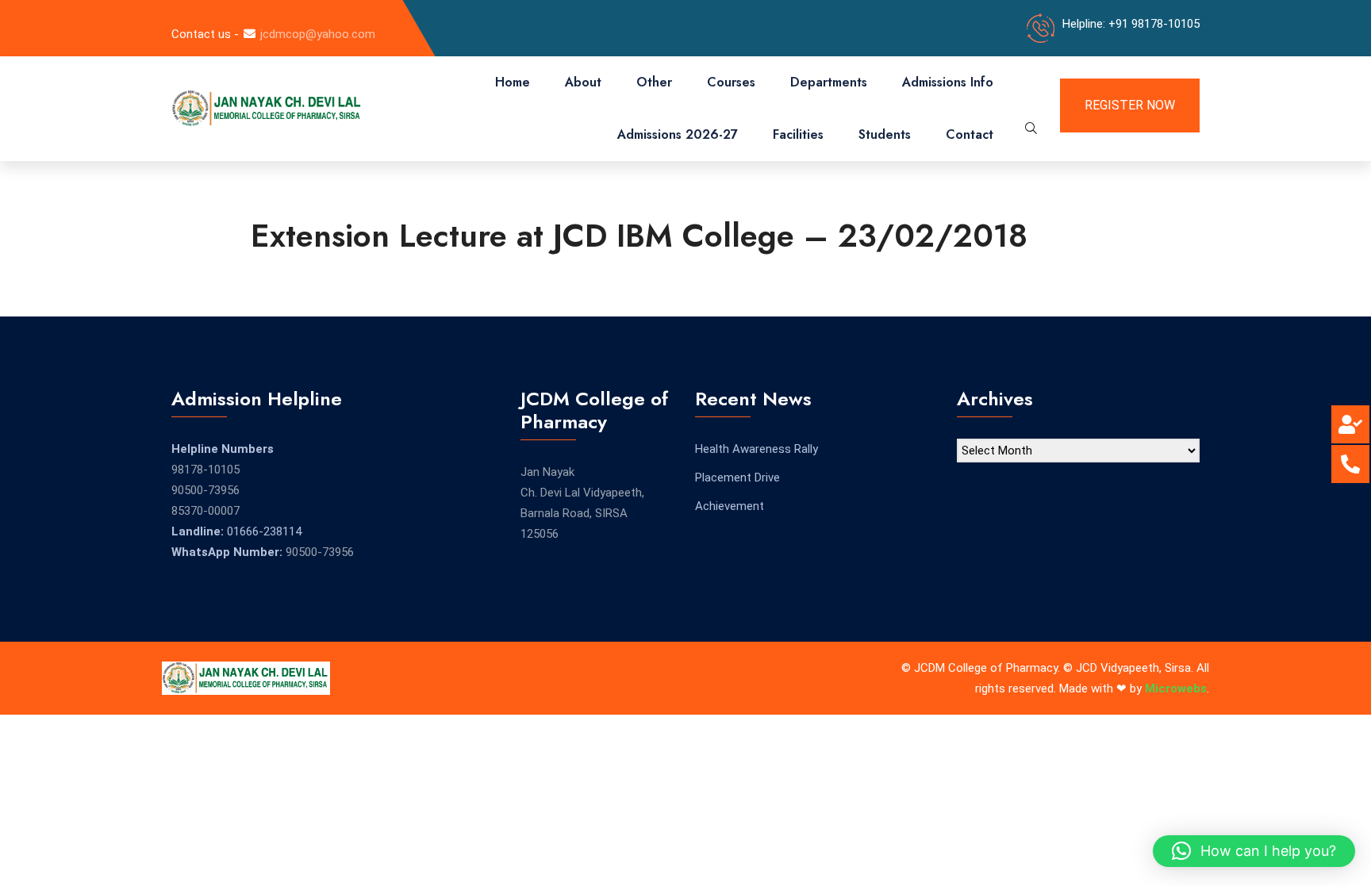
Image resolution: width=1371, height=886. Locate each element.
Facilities (798, 134)
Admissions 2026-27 (677, 134)
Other (654, 82)
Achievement (729, 506)
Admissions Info (947, 82)
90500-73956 (205, 490)
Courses (731, 82)
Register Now (1130, 105)
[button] (1254, 851)
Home (512, 82)
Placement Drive (737, 477)
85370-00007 (205, 511)
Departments (828, 82)
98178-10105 (205, 469)
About (583, 82)
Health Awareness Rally (756, 449)
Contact (969, 134)
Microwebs (1176, 688)
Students (884, 134)
